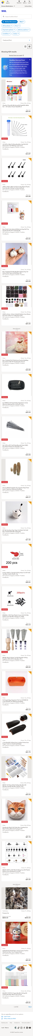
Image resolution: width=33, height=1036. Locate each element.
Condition (6, 33)
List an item (28, 6)
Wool (21, 22)
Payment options (8, 30)
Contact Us (17, 1022)
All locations (7, 26)
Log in (29, 3)
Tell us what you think (10, 1018)
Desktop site (4, 1022)
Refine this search (11, 22)
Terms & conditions (26, 1022)
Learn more (7, 1016)
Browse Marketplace (7, 6)
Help (11, 1022)
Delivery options (23, 30)
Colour (15, 33)
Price (16, 26)
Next (30, 1007)
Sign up (24, 3)
